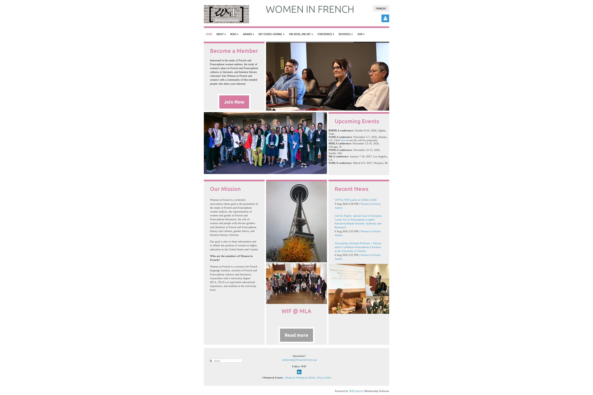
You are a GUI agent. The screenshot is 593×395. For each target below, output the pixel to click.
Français (381, 8)
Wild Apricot (356, 391)
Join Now (234, 102)
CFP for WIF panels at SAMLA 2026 (356, 199)
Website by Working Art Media (300, 377)
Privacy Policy (324, 377)
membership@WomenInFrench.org (299, 360)
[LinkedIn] (299, 372)
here (343, 140)
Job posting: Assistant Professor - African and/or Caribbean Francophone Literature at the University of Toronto (358, 247)
